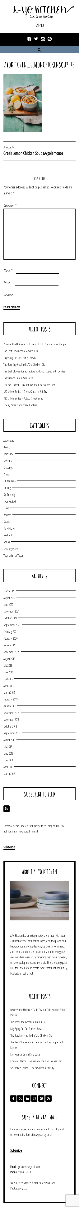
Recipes (7, 515)
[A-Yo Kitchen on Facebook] (13, 1098)
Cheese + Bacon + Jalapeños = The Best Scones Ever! (29, 385)
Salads (6, 522)
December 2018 (11, 713)
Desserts (7, 461)
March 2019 (9, 692)
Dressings (7, 467)
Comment (9, 205)
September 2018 (11, 733)
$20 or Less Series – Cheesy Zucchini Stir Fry (25, 391)
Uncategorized (10, 549)
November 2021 (11, 611)
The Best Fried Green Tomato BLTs (20, 351)
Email (7, 282)
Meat (6, 508)
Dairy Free (8, 454)
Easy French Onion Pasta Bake (18, 378)
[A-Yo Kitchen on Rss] (48, 1098)
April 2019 (8, 686)
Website (7, 294)
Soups (6, 542)
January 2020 (9, 645)
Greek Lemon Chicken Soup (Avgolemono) (33, 151)
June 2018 (8, 753)
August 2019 (9, 659)
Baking (6, 447)
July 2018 (7, 747)
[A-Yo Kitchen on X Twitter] (20, 1098)
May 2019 (8, 679)
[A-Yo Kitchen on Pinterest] (41, 1098)
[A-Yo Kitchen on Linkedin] (27, 1098)
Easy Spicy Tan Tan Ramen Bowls (19, 358)
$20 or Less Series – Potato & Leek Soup (23, 398)
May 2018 (8, 760)
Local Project (9, 501)
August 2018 (9, 740)
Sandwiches (9, 528)
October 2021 (10, 618)
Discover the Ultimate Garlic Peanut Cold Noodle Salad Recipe (34, 344)
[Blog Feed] (6, 808)
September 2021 (11, 625)
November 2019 (11, 652)
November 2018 (11, 719)
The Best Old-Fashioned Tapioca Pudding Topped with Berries (34, 371)
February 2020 (10, 638)
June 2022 (8, 604)
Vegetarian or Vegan (13, 555)
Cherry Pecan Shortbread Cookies (20, 405)
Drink (6, 474)
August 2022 (9, 598)
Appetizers (8, 440)
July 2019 (7, 665)
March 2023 (9, 591)
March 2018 (9, 774)
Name (7, 270)
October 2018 (10, 726)
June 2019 (8, 672)
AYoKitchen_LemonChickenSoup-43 (39, 64)
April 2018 (8, 767)
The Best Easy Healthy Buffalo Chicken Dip (24, 364)
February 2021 (10, 632)
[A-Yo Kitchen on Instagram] (34, 1098)
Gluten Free (9, 481)
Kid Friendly (9, 494)
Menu (39, 25)
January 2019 (9, 706)
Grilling (7, 488)
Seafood (7, 535)
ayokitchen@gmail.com (28, 1167)
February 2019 (10, 699)
